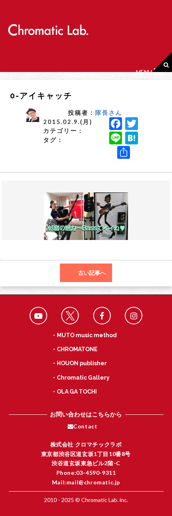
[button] (144, 72)
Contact (85, 426)
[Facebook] (116, 124)
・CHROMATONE (74, 349)
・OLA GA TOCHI (74, 391)
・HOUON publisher (79, 363)
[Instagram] (133, 315)
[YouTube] (38, 315)
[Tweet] (70, 315)
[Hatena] (132, 139)
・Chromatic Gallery (80, 377)
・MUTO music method (84, 335)
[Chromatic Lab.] (48, 27)
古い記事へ (92, 273)
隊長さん (108, 112)
